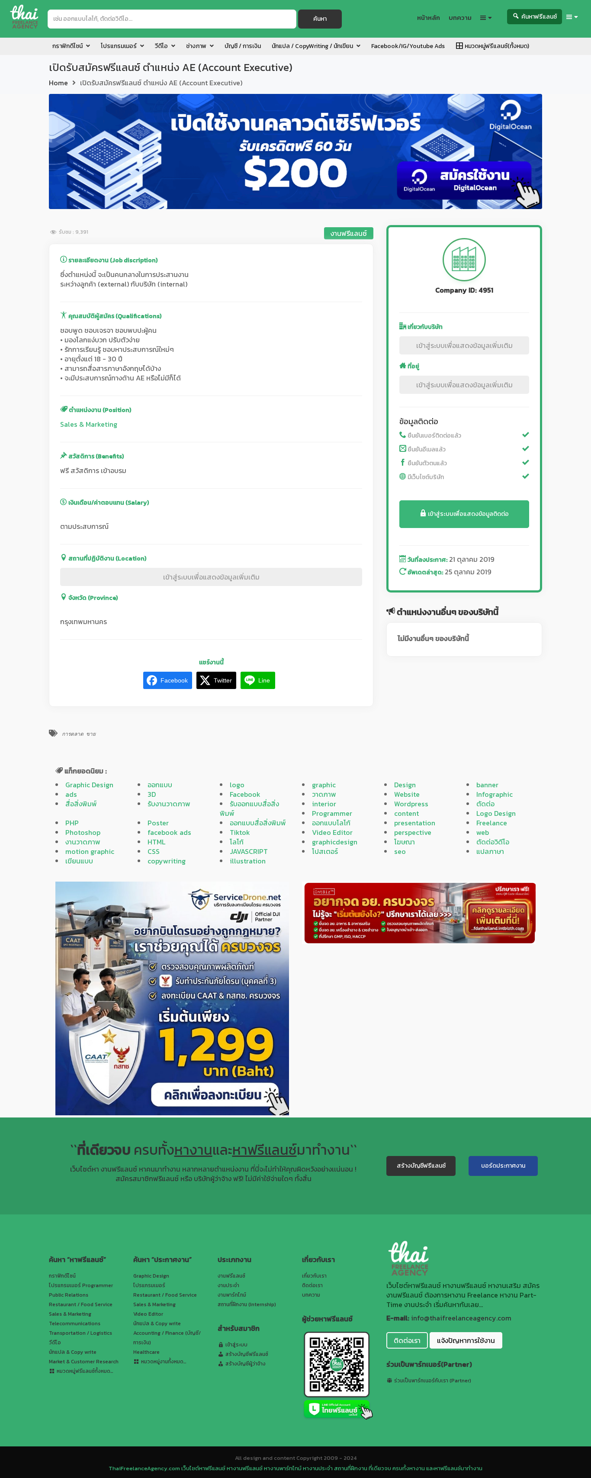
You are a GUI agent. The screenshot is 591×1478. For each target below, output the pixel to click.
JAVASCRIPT (249, 851)
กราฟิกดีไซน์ (62, 1276)
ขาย (91, 733)
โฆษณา (404, 842)
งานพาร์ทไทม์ (232, 1295)
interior (324, 804)
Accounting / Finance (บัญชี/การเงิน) (167, 1337)
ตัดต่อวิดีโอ (492, 842)
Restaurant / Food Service (80, 1304)
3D (152, 794)
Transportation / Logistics (80, 1333)
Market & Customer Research (84, 1361)
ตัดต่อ (485, 804)
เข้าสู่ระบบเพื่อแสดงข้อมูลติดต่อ (468, 513)
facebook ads (169, 832)
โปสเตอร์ (325, 851)
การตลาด (73, 733)
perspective (412, 832)
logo (237, 784)
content (406, 813)
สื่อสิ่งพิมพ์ (81, 804)
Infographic (494, 794)
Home (58, 82)
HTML (156, 842)
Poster (158, 823)
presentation (414, 823)
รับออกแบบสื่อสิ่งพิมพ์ (249, 808)
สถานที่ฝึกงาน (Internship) (247, 1304)
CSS (154, 851)
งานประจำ (228, 1285)
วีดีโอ (55, 1342)
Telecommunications (74, 1323)
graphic (324, 784)
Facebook (245, 794)
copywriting (167, 861)
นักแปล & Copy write (72, 1352)
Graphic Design (89, 784)
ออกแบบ (160, 784)
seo (400, 851)
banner (487, 784)
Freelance (491, 823)
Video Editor (332, 832)
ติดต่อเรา (312, 1285)
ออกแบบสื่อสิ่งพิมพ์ (258, 823)
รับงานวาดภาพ (169, 804)
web (482, 832)
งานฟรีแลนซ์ (349, 233)
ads (71, 794)
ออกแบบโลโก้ (331, 823)
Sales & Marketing (88, 424)
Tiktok (240, 832)
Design (405, 784)
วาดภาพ (324, 794)
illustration (248, 861)
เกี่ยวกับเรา (314, 1276)
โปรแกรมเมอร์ (149, 1285)
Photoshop (82, 832)
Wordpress (411, 804)
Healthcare (146, 1352)
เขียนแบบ (79, 861)
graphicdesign (334, 842)
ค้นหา (320, 18)
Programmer (332, 813)
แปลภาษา (490, 851)
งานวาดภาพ (82, 842)
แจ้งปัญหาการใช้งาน (466, 1340)
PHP (72, 823)
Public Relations (68, 1295)
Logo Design (496, 813)
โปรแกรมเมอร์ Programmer (81, 1285)
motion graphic (89, 851)
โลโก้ (237, 842)
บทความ (311, 1295)
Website (407, 794)
